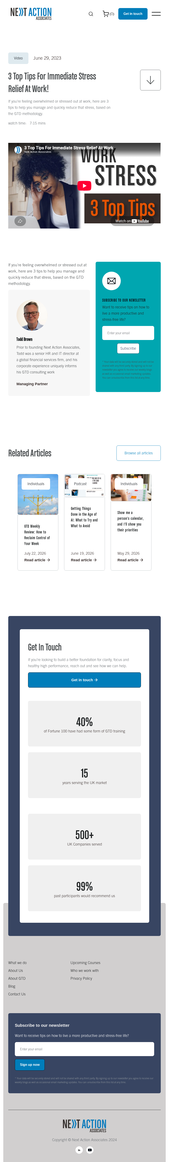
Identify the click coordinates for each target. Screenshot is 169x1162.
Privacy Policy (81, 978)
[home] (31, 14)
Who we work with (84, 970)
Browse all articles (138, 453)
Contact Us (17, 994)
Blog (11, 986)
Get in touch (132, 13)
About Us (15, 970)
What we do (17, 963)
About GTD (17, 978)
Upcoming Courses (85, 963)
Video (18, 58)
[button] (108, 14)
